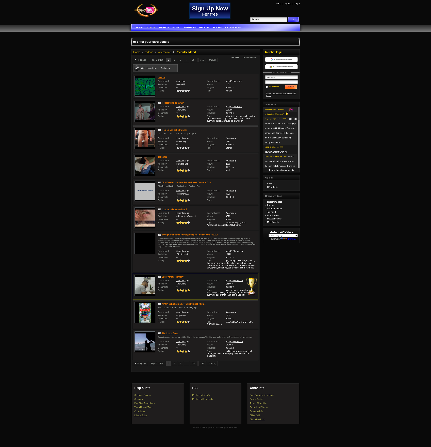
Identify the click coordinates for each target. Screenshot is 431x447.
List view (235, 57)
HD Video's (272, 187)
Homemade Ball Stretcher (174, 130)
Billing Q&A (255, 415)
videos (150, 27)
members (190, 27)
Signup (288, 4)
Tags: (209, 91)
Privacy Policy (140, 415)
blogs (217, 27)
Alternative (164, 52)
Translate (292, 239)
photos (164, 27)
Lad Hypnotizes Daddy (173, 277)
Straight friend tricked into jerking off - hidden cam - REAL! (190, 235)
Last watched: (213, 81)
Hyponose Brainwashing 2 (174, 209)
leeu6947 (180, 84)
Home (278, 4)
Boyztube (146, 10)
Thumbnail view (250, 57)
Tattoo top (162, 157)
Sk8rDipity (181, 110)
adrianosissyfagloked (186, 216)
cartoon (161, 77)
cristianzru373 (182, 194)
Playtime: (211, 87)
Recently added (274, 202)
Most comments (274, 219)
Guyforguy (181, 315)
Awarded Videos (274, 208)
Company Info (256, 411)
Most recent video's (201, 395)
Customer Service (142, 395)
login (278, 170)
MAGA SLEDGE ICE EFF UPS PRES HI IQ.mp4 (184, 304)
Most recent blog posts (202, 399)
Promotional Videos (259, 407)
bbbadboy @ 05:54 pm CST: (276, 109)
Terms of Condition (258, 403)
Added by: (162, 84)
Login (297, 4)
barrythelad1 (182, 164)
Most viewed (273, 215)
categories (233, 27)
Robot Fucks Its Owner (173, 103)
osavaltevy (181, 141)
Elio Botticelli (182, 254)
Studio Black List (257, 419)
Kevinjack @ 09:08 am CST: (275, 156)
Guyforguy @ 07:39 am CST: (276, 119)
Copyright (138, 399)
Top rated (271, 212)
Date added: (163, 81)
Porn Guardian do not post (262, 395)
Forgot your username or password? (281, 93)
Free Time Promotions (144, 403)
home (139, 27)
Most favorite (273, 222)
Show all (271, 184)
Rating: (161, 91)
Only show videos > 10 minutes (155, 68)
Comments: (163, 87)
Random (271, 205)
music (176, 27)
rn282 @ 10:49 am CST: (274, 147)
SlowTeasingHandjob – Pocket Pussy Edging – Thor (186, 182)
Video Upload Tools (143, 407)
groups (204, 27)
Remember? (274, 87)
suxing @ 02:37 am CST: (274, 114)
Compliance (139, 411)
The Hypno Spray (170, 333)
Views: (210, 84)
